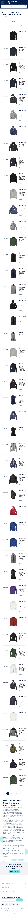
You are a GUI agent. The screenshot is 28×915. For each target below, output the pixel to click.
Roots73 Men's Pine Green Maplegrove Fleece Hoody (22, 780)
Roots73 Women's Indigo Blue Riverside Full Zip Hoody (22, 416)
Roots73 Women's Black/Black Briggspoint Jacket (21, 637)
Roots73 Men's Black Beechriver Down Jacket (22, 479)
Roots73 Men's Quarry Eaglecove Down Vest (22, 558)
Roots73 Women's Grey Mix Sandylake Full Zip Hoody (22, 225)
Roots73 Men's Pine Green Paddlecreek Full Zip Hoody (22, 241)
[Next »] (20, 795)
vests (17, 824)
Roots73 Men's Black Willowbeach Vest (22, 257)
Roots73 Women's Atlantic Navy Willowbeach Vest (21, 400)
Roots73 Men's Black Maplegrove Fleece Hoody (22, 178)
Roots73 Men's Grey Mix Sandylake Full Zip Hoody (22, 115)
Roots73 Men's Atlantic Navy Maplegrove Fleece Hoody (22, 51)
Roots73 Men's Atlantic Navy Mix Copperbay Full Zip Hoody (22, 701)
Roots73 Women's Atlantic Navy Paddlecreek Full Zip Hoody (22, 162)
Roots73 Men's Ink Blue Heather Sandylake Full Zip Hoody (22, 131)
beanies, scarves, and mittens (11, 838)
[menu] (14, 879)
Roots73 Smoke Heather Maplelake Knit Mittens (22, 495)
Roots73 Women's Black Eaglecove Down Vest (22, 574)
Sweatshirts (9, 826)
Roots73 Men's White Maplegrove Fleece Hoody (22, 605)
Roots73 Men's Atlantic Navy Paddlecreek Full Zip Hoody (22, 83)
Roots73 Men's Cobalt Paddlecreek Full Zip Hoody (22, 526)
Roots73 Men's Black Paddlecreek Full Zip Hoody (22, 35)
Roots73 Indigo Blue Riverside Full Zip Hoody (22, 209)
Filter (14, 21)
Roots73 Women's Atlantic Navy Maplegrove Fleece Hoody (22, 368)
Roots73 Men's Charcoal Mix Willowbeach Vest (22, 289)
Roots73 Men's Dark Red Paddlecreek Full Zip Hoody (22, 621)
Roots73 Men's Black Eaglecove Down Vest (22, 320)
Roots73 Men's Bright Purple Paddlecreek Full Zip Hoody (22, 590)
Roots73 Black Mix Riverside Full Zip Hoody (22, 145)
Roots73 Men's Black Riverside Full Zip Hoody (22, 304)
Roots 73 (11, 809)
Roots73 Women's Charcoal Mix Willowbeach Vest (21, 336)
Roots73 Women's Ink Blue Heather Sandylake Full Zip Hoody (22, 463)
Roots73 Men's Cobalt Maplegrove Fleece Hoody (22, 542)
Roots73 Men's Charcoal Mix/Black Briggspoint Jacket (22, 732)
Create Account (14, 871)
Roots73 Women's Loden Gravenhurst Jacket (21, 748)
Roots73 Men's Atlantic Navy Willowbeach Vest (22, 273)
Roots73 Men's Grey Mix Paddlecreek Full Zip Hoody (22, 194)
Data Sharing (24, 908)
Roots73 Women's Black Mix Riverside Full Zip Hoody (22, 384)
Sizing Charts (4, 908)
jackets (7, 830)
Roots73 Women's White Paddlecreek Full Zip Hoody (22, 669)
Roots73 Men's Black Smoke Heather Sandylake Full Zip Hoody (22, 99)
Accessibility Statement (6, 910)
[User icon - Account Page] (22, 4)
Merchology (15, 810)
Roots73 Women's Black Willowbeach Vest (22, 431)
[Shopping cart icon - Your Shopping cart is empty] (25, 4)
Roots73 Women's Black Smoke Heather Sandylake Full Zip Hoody (22, 685)
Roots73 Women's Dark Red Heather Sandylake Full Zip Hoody (22, 511)
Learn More (4, 16)
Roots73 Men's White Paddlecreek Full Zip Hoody (22, 716)
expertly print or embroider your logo (12, 844)
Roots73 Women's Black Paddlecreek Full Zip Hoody (22, 67)
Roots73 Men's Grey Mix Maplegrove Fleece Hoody (22, 352)
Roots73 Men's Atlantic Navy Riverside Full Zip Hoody (22, 764)
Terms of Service (12, 908)
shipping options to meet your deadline (13, 815)
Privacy (18, 908)
